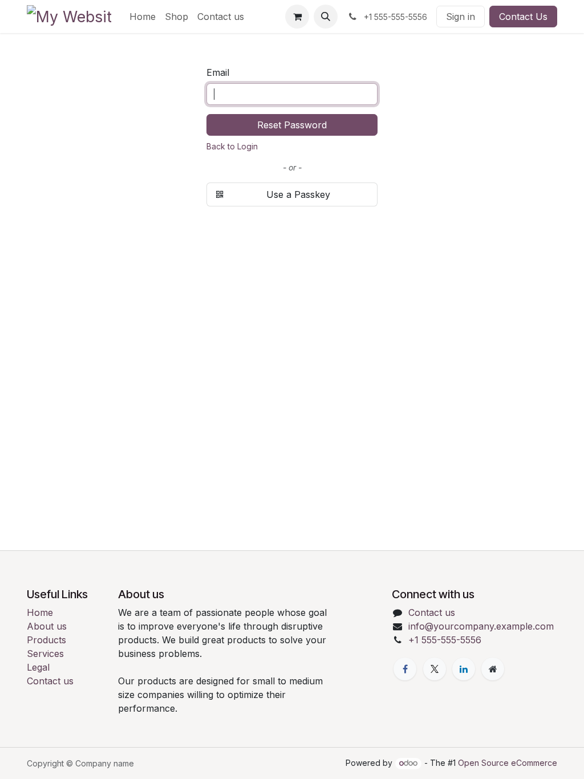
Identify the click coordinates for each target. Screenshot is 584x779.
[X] (434, 669)
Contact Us (523, 16)
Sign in (460, 16)
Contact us (50, 681)
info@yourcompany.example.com (481, 626)
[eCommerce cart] (297, 17)
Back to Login (232, 146)
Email (217, 72)
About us (47, 626)
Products (46, 640)
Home (40, 612)
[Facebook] (405, 669)
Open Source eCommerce (507, 763)
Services (45, 653)
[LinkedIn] (463, 669)
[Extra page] (492, 669)
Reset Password (292, 125)
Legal (38, 667)
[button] (326, 17)
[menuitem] (142, 16)
